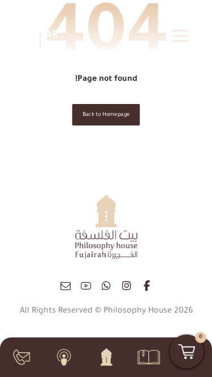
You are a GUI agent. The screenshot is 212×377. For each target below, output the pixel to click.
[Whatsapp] (106, 286)
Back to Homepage (106, 115)
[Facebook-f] (147, 286)
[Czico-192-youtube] (86, 286)
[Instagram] (126, 286)
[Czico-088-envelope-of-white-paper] (65, 286)
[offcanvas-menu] (180, 36)
